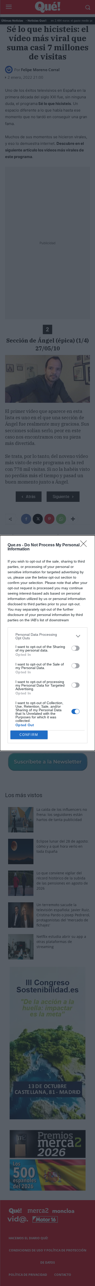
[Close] (85, 545)
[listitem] (47, 636)
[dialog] (47, 643)
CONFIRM (29, 735)
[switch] (75, 648)
